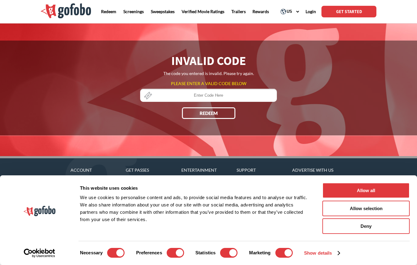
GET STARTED (349, 11)
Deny (366, 226)
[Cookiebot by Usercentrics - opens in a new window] (39, 253)
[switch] (175, 253)
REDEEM (209, 113)
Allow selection (366, 208)
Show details (318, 253)
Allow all (366, 190)
